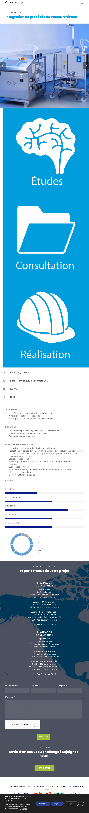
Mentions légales (17, 786)
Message (10, 697)
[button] (82, 3)
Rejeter (57, 803)
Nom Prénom (12, 685)
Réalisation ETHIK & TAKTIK (46, 786)
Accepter (43, 803)
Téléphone (63, 685)
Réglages (71, 803)
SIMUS (46, 789)
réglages (23, 809)
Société (35, 685)
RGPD (29, 786)
